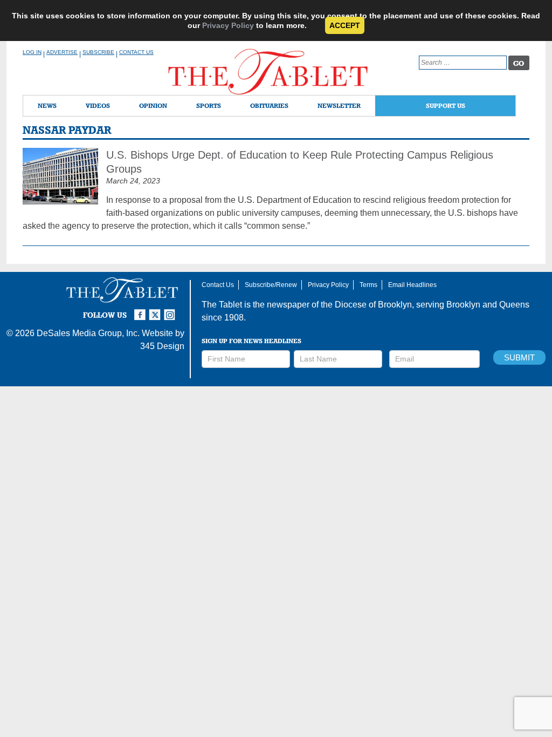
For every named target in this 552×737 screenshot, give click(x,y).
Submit (519, 357)
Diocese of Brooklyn (373, 304)
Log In (32, 52)
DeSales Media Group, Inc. (88, 333)
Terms (368, 285)
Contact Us (136, 52)
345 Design (162, 346)
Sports (208, 105)
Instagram (171, 310)
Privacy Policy (228, 25)
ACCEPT (344, 25)
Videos (98, 105)
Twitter (156, 310)
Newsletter (339, 105)
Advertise (62, 52)
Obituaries (269, 105)
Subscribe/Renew (271, 285)
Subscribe (98, 52)
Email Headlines (412, 285)
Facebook (141, 310)
